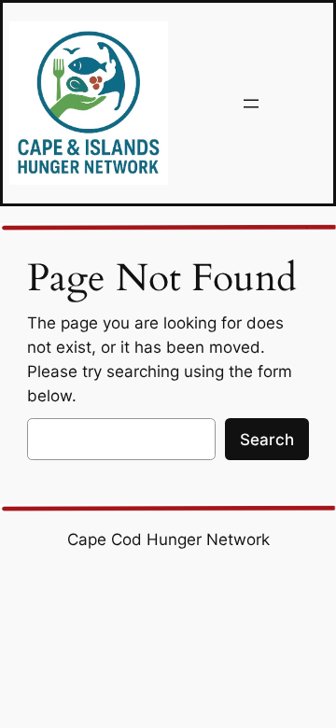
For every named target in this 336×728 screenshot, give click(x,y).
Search (267, 439)
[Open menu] (251, 103)
